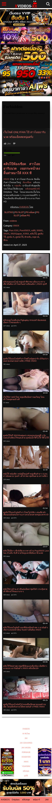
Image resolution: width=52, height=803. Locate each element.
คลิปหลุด (26, 771)
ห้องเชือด (27, 182)
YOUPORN (26, 766)
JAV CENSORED (26, 743)
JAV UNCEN (26, 748)
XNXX (6, 179)
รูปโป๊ (26, 776)
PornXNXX (25, 230)
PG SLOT (19, 212)
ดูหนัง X (10, 237)
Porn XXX (14, 230)
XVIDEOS (24, 207)
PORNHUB (26, 752)
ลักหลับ (27, 237)
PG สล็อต (30, 212)
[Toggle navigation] (4, 4)
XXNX (26, 234)
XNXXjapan (16, 234)
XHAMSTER (26, 757)
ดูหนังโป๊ (19, 237)
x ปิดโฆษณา (7, 775)
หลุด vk (35, 237)
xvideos (13, 221)
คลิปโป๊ (33, 234)
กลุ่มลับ (17, 185)
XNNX (40, 230)
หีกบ (5, 240)
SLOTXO (8, 212)
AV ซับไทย (26, 734)
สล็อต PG (25, 215)
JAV (26, 738)
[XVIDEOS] (26, 4)
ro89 (33, 230)
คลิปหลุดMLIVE (32, 189)
